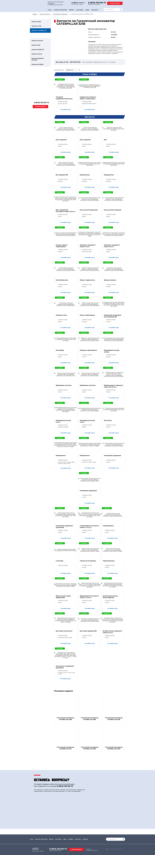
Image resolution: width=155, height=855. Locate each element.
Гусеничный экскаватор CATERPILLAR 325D (89, 748)
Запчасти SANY (36, 21)
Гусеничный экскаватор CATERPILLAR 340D (113, 748)
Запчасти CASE (36, 26)
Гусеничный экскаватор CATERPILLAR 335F (89, 718)
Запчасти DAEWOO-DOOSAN (38, 59)
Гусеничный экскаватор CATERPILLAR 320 (65, 748)
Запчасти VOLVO (37, 54)
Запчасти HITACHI (37, 40)
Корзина (85, 839)
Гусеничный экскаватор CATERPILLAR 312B (113, 718)
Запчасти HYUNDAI (37, 64)
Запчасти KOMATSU (38, 49)
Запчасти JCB (36, 45)
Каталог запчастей (60, 9)
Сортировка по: (59, 70)
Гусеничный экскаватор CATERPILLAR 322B (65, 718)
